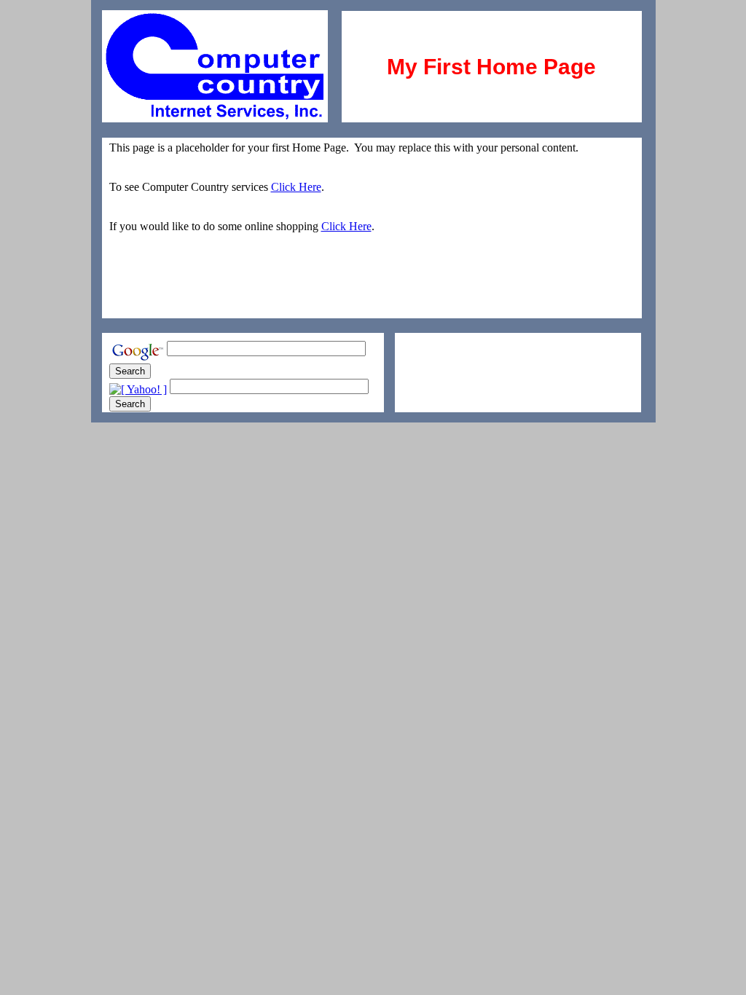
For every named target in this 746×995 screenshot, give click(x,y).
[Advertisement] (480, 355)
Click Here (296, 187)
